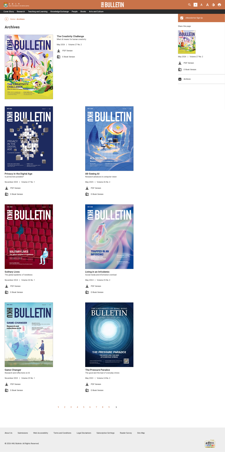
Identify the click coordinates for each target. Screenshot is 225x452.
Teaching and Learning (37, 11)
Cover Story (9, 11)
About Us (8, 433)
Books (83, 11)
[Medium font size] (201, 5)
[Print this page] (219, 5)
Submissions (23, 433)
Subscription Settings (105, 433)
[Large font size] (207, 5)
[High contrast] (213, 5)
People (74, 11)
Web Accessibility (40, 433)
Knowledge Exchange (60, 11)
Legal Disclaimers (84, 433)
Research (21, 11)
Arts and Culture (96, 11)
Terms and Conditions (62, 433)
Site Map (141, 433)
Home (12, 19)
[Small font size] (195, 5)
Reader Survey (126, 433)
